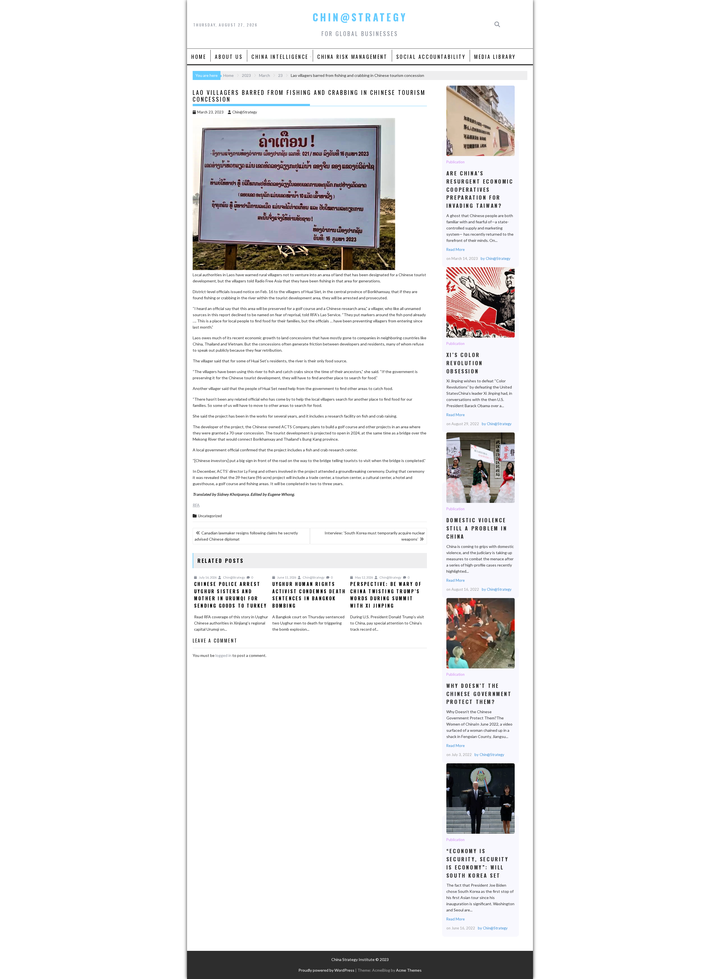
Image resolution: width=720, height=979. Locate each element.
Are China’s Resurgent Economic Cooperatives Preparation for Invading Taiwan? (480, 120)
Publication (455, 162)
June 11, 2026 (286, 577)
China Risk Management (352, 56)
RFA (196, 505)
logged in (223, 655)
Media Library (495, 56)
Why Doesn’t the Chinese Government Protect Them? (480, 633)
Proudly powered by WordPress (326, 970)
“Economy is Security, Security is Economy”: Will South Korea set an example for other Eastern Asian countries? (480, 798)
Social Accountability (431, 56)
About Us (229, 56)
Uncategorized (210, 516)
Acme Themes (409, 970)
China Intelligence (280, 56)
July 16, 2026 (207, 577)
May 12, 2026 (363, 577)
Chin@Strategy (359, 17)
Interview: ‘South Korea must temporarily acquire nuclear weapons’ (375, 535)
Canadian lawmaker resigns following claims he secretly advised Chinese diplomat (246, 535)
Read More (455, 249)
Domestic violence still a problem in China (480, 467)
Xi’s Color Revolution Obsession (480, 302)
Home (198, 56)
